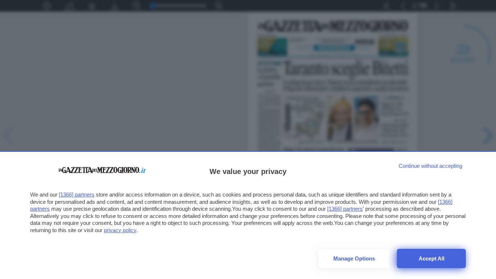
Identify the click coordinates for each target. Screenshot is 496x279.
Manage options (354, 258)
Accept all (431, 258)
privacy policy (120, 230)
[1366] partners (76, 194)
